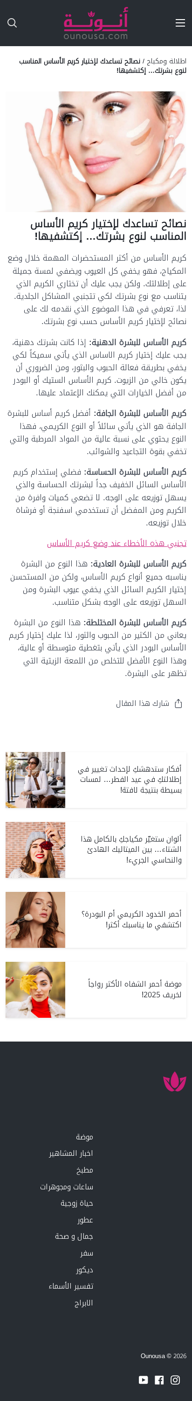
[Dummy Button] (50, 23)
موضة (84, 1137)
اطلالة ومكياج (166, 61)
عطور (85, 1220)
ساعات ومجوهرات (66, 1187)
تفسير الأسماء (70, 1286)
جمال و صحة (74, 1236)
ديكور (84, 1270)
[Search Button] (8, 23)
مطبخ (84, 1170)
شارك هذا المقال (142, 703)
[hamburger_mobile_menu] (177, 23)
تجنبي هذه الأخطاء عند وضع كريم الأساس (116, 543)
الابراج (84, 1303)
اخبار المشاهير (71, 1153)
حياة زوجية (77, 1203)
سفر (86, 1253)
